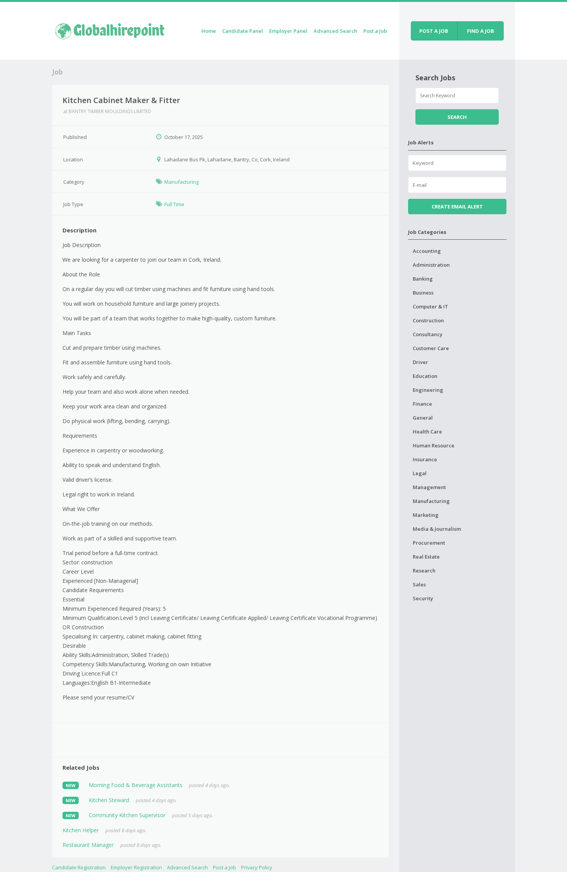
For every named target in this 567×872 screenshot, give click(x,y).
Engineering (428, 389)
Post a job (433, 30)
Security (423, 598)
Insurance (425, 459)
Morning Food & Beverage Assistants (135, 785)
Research (424, 570)
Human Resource (433, 445)
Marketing (426, 514)
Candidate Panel (242, 30)
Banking (423, 278)
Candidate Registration (79, 867)
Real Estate (426, 556)
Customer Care (431, 348)
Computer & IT (430, 306)
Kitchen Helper (80, 830)
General (423, 417)
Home (208, 30)
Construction (428, 320)
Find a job (480, 30)
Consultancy (427, 334)
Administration (431, 264)
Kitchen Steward (109, 800)
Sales (419, 584)
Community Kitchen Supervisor (127, 815)
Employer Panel (288, 30)
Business (423, 292)
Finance (422, 403)
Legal (420, 473)
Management (429, 487)
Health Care (427, 431)
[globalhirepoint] (110, 29)
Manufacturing (181, 181)
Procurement (429, 542)
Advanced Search (335, 30)
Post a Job (375, 30)
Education (425, 376)
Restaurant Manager (88, 844)
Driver (420, 362)
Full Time (174, 204)
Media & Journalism (437, 528)
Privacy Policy (256, 867)
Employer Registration (136, 867)
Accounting (427, 250)
